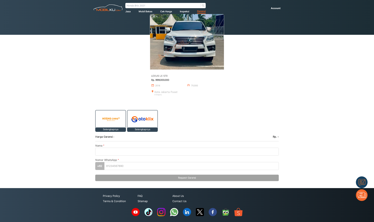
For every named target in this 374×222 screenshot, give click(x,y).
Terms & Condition (114, 201)
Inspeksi (184, 11)
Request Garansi (187, 177)
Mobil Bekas (145, 11)
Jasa (128, 11)
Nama (99, 145)
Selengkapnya (110, 129)
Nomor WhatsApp (107, 159)
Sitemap (143, 201)
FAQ (140, 195)
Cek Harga (166, 11)
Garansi (201, 11)
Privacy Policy (111, 195)
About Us (178, 195)
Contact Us (179, 201)
